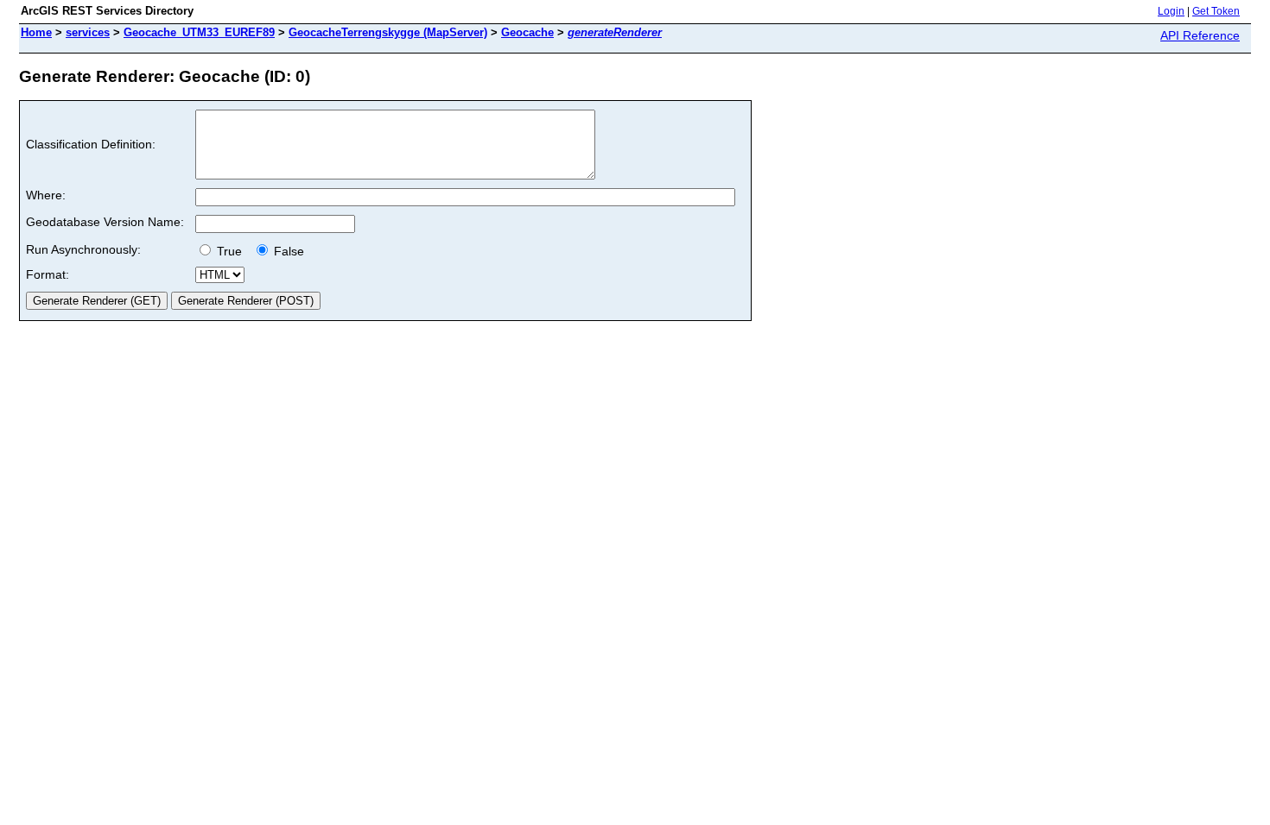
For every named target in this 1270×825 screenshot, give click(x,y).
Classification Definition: (91, 144)
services (88, 32)
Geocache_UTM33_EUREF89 (199, 32)
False (287, 251)
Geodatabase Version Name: (105, 222)
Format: (47, 274)
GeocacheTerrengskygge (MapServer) (388, 32)
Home (36, 32)
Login (1171, 11)
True (231, 251)
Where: (46, 195)
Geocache (527, 32)
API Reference (1200, 35)
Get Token (1216, 11)
